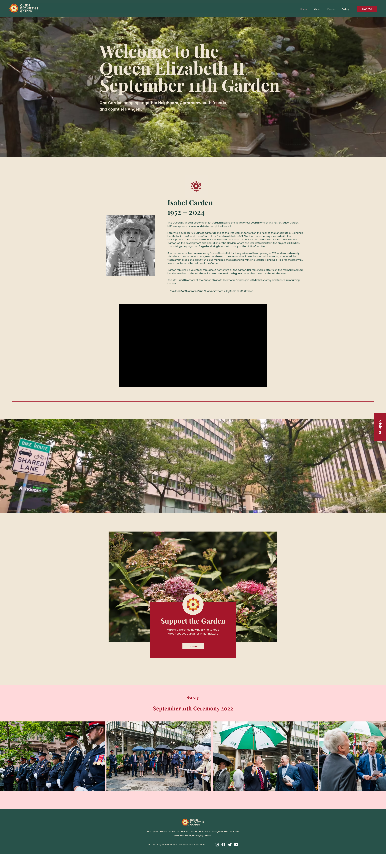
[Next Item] (381, 756)
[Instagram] (216, 844)
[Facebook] (223, 844)
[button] (380, 427)
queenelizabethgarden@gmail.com (193, 835)
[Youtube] (236, 844)
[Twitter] (229, 844)
